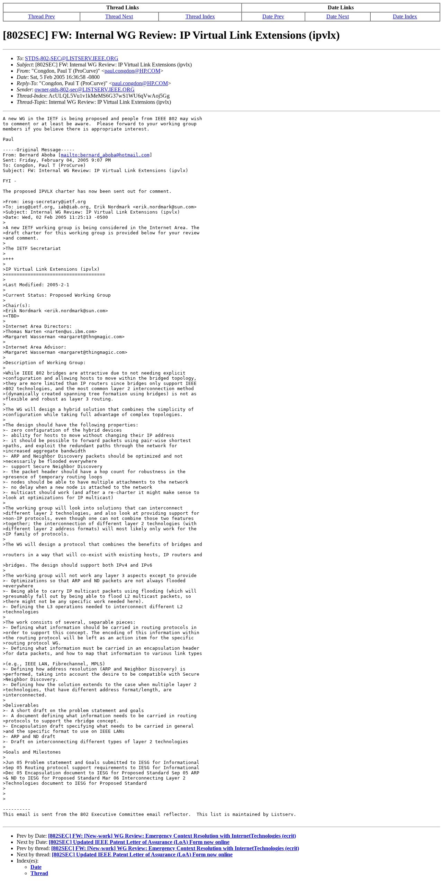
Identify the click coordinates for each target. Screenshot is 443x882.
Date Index (405, 16)
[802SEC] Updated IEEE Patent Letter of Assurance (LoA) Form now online (139, 842)
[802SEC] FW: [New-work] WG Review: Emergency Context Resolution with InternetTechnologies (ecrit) (172, 836)
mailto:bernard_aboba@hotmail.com (105, 155)
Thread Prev (41, 16)
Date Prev (273, 16)
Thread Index (200, 16)
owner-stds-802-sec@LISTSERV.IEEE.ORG (85, 89)
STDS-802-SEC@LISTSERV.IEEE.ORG (71, 58)
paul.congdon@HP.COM (132, 71)
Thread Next (119, 16)
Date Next (337, 16)
